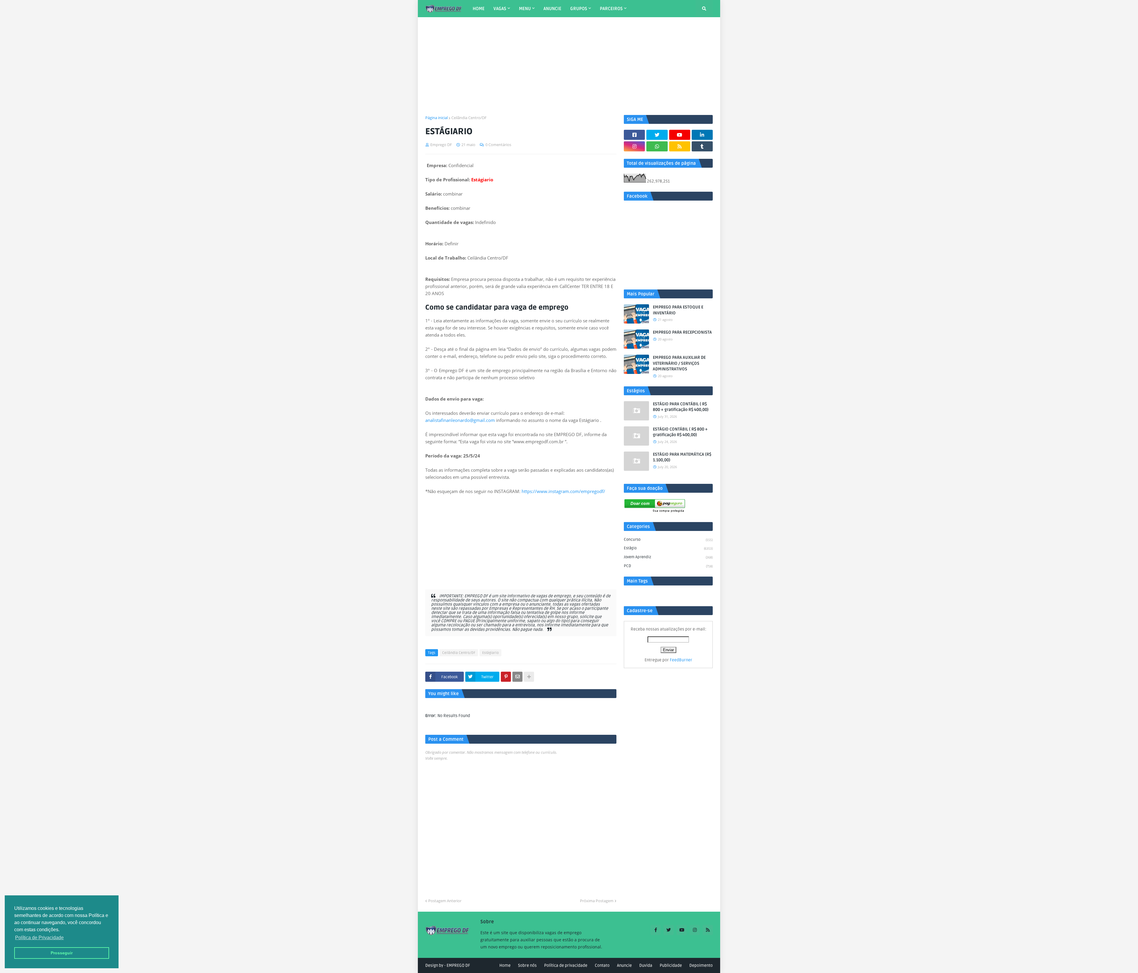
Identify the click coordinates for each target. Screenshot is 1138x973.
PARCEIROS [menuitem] (611, 8)
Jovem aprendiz (668, 557)
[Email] (517, 677)
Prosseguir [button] (62, 952)
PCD (668, 566)
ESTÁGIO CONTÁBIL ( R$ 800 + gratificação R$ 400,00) (680, 432)
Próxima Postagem (596, 900)
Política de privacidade (565, 965)
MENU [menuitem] (525, 8)
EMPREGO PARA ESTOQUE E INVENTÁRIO (678, 310)
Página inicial (436, 117)
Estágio (668, 548)
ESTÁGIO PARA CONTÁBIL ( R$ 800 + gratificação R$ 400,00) (681, 406)
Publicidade (671, 965)
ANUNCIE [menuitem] (552, 8)
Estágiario (490, 653)
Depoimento (701, 965)
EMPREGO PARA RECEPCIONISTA (682, 332)
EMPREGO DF (458, 965)
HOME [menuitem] (479, 8)
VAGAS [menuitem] (499, 8)
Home (505, 965)
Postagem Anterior (444, 900)
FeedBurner (681, 659)
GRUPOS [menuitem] (578, 8)
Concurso (668, 539)
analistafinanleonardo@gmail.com (460, 420)
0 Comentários (498, 144)
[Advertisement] (569, 66)
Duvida (645, 965)
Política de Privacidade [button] (39, 937)
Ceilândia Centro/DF (469, 117)
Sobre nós (527, 965)
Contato (602, 965)
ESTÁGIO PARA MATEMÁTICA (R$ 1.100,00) (682, 457)
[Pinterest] (506, 677)
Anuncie (624, 965)
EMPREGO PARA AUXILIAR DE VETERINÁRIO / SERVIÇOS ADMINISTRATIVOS (679, 363)
